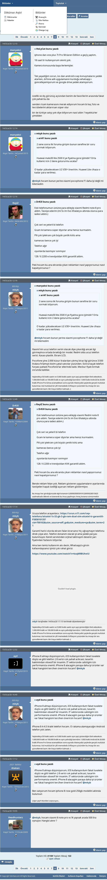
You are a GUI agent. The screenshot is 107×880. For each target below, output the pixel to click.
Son (92, 36)
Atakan (15, 768)
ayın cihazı (54, 858)
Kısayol (74, 43)
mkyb (15, 289)
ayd (16, 656)
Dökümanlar (12, 17)
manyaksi (15, 50)
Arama (41, 23)
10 (62, 36)
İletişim (102, 876)
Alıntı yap (100, 122)
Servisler (42, 26)
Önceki (24, 36)
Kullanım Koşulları (75, 876)
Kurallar (71, 16)
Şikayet (86, 43)
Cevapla (8, 862)
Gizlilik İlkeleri (59, 876)
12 (72, 36)
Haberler (10, 20)
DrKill (15, 405)
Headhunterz (15, 817)
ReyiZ (16, 203)
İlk (16, 36)
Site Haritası (43, 20)
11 (67, 36)
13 (76, 36)
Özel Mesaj (99, 43)
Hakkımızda (91, 876)
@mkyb (36, 180)
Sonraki (84, 36)
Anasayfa (42, 17)
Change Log (43, 30)
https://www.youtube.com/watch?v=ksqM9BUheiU (60, 553)
